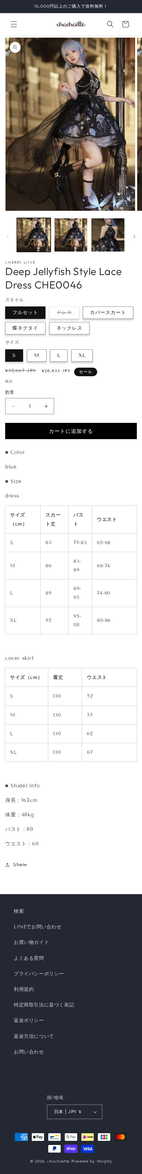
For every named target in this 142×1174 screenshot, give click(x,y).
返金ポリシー (29, 1020)
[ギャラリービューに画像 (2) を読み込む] (71, 235)
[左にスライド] (7, 236)
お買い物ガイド (31, 942)
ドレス (67, 314)
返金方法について (34, 1036)
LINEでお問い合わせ (38, 927)
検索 (19, 911)
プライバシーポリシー (39, 974)
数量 (9, 392)
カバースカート (108, 312)
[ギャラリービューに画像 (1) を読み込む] (34, 235)
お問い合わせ (29, 1052)
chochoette (58, 1161)
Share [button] (20, 865)
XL (82, 355)
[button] (13, 24)
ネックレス (69, 328)
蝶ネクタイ (25, 328)
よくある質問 (29, 958)
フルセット (25, 312)
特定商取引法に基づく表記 (44, 1005)
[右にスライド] (134, 236)
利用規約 (24, 989)
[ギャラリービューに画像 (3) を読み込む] (108, 235)
